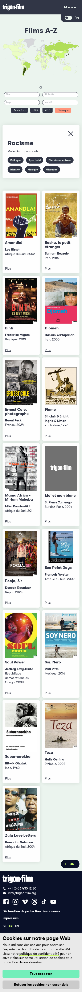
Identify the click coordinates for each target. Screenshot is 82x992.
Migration (51, 169)
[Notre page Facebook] (6, 901)
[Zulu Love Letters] (21, 809)
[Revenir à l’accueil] (30, 7)
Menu (70, 8)
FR (11, 926)
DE (4, 926)
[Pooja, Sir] (21, 553)
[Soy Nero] (61, 635)
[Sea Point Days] (61, 547)
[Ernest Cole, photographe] (21, 382)
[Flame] (61, 382)
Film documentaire (60, 160)
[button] (57, 57)
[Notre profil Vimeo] (24, 901)
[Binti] (21, 301)
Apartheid (35, 160)
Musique (33, 169)
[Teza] (61, 725)
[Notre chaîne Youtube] (53, 901)
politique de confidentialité (39, 954)
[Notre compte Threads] (34, 901)
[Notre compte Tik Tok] (43, 901)
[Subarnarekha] (21, 727)
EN (17, 926)
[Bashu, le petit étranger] (61, 215)
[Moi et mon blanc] (61, 468)
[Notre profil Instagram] (15, 901)
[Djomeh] (61, 301)
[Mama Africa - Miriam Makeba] (21, 468)
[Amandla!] (21, 215)
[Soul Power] (21, 635)
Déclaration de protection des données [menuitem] (31, 911)
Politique (15, 160)
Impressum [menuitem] (11, 918)
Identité (15, 169)
